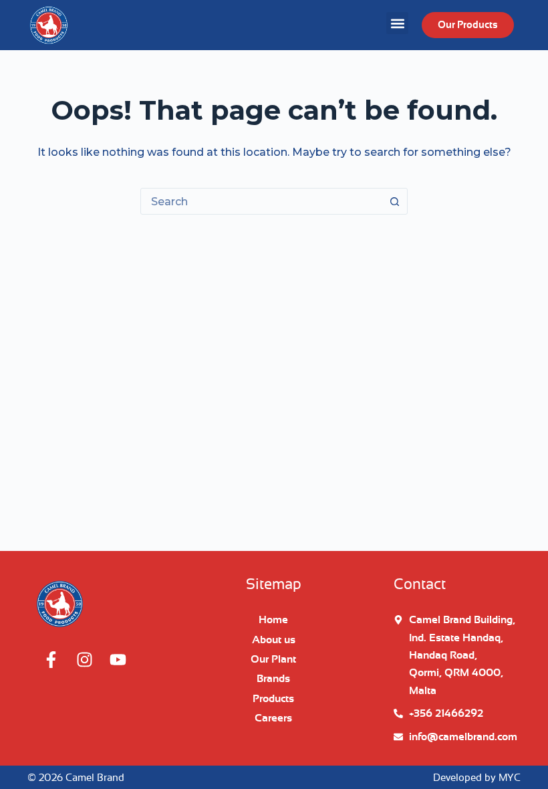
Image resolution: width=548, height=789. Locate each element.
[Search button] (394, 201)
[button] (397, 23)
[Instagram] (84, 660)
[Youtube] (117, 660)
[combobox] (261, 201)
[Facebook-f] (50, 660)
